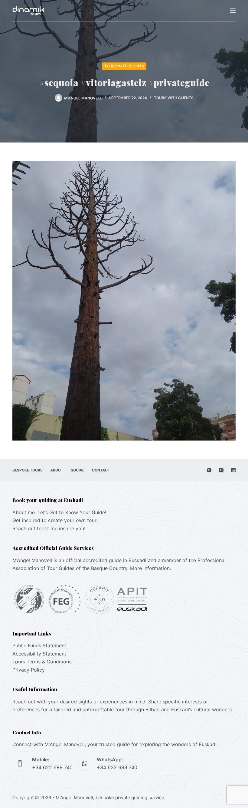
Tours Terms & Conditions (41, 662)
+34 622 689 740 (52, 767)
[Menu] (233, 10)
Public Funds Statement (39, 645)
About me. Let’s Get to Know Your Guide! (59, 512)
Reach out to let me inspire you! (48, 528)
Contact (101, 470)
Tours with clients (124, 66)
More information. (150, 568)
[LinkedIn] (233, 470)
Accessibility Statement (39, 654)
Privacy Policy (28, 670)
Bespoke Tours (27, 470)
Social (77, 470)
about (56, 470)
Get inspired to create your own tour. (54, 520)
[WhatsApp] (209, 470)
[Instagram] (221, 470)
